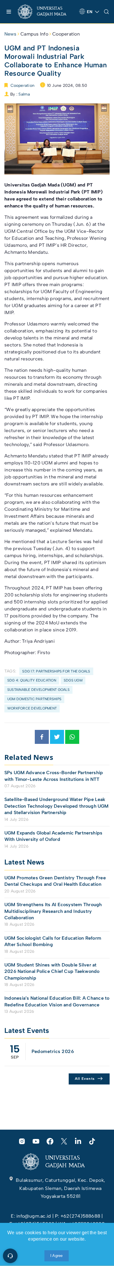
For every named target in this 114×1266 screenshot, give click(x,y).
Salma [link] (24, 94)
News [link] (10, 34)
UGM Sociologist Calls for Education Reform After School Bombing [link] (52, 941)
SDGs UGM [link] (73, 680)
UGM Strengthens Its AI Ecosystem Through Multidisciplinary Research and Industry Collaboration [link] (53, 911)
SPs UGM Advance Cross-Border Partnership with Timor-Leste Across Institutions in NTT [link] (53, 776)
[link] (46, 11)
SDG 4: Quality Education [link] (31, 680)
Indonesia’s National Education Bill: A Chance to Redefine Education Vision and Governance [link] (57, 1001)
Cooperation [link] (66, 34)
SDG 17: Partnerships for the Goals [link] (56, 671)
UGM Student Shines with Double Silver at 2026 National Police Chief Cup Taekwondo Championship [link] (52, 971)
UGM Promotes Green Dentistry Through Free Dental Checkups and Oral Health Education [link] (55, 881)
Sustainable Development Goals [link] (38, 690)
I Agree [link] (56, 1255)
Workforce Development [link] (32, 708)
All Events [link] (85, 1079)
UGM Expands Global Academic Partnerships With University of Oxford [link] (53, 836)
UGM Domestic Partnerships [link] (34, 699)
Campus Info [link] (34, 34)
